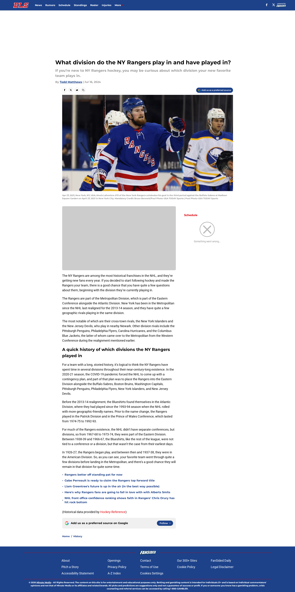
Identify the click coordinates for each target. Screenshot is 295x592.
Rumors (50, 5)
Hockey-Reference (113, 512)
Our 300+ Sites (187, 560)
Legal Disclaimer (222, 567)
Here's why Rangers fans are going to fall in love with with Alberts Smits (117, 492)
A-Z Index (114, 573)
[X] (273, 4)
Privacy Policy (117, 567)
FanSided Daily (221, 560)
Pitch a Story (70, 567)
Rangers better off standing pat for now (93, 474)
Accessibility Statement (77, 573)
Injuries (106, 5)
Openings (114, 560)
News (38, 5)
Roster (94, 5)
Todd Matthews (71, 82)
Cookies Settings (151, 573)
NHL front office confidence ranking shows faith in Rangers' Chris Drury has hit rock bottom (120, 500)
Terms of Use (149, 567)
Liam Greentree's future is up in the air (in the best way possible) (112, 486)
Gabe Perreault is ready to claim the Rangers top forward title (110, 480)
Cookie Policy (186, 567)
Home (66, 536)
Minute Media (44, 582)
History (77, 536)
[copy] (83, 90)
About (65, 560)
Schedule (64, 5)
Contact (145, 560)
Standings (80, 5)
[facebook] (266, 4)
